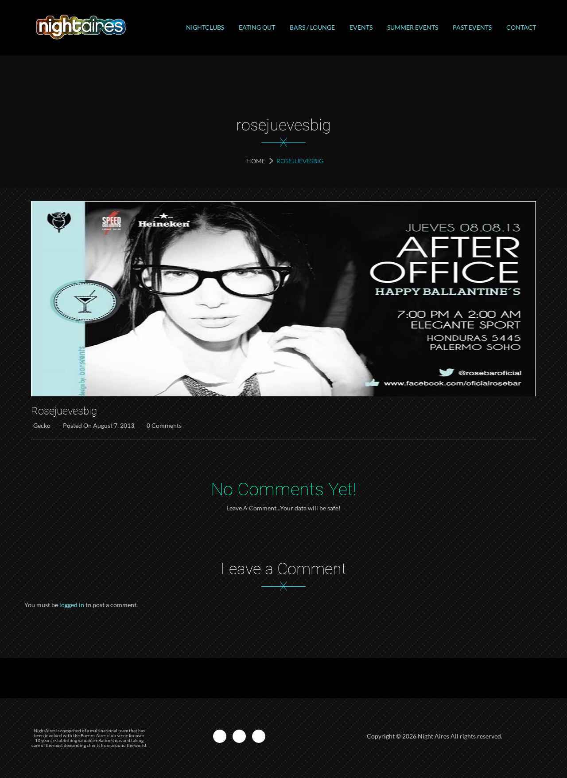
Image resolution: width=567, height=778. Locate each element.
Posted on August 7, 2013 (98, 425)
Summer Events (412, 27)
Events (361, 27)
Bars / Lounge (312, 27)
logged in (71, 604)
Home (255, 161)
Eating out (257, 27)
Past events (472, 27)
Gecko (41, 425)
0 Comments (164, 425)
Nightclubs (205, 27)
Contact (521, 27)
